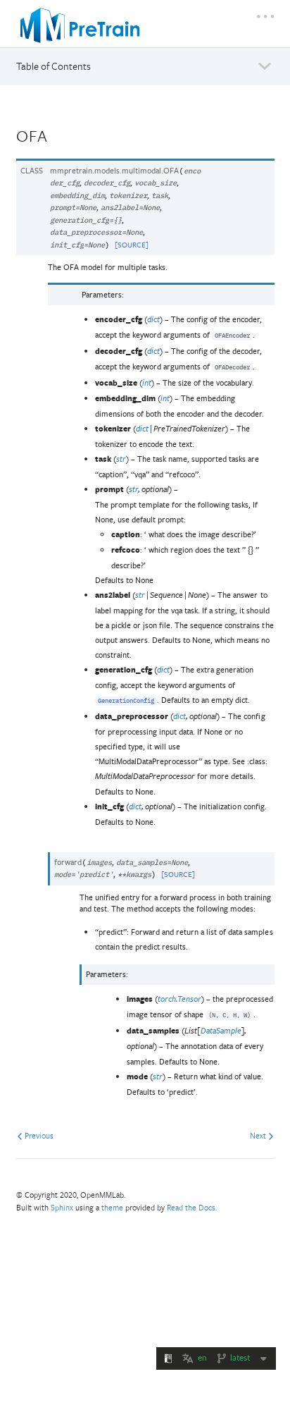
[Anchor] (58, 134)
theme (112, 1207)
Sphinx (62, 1207)
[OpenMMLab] (80, 25)
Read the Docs (191, 1207)
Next (259, 1135)
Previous (38, 1135)
